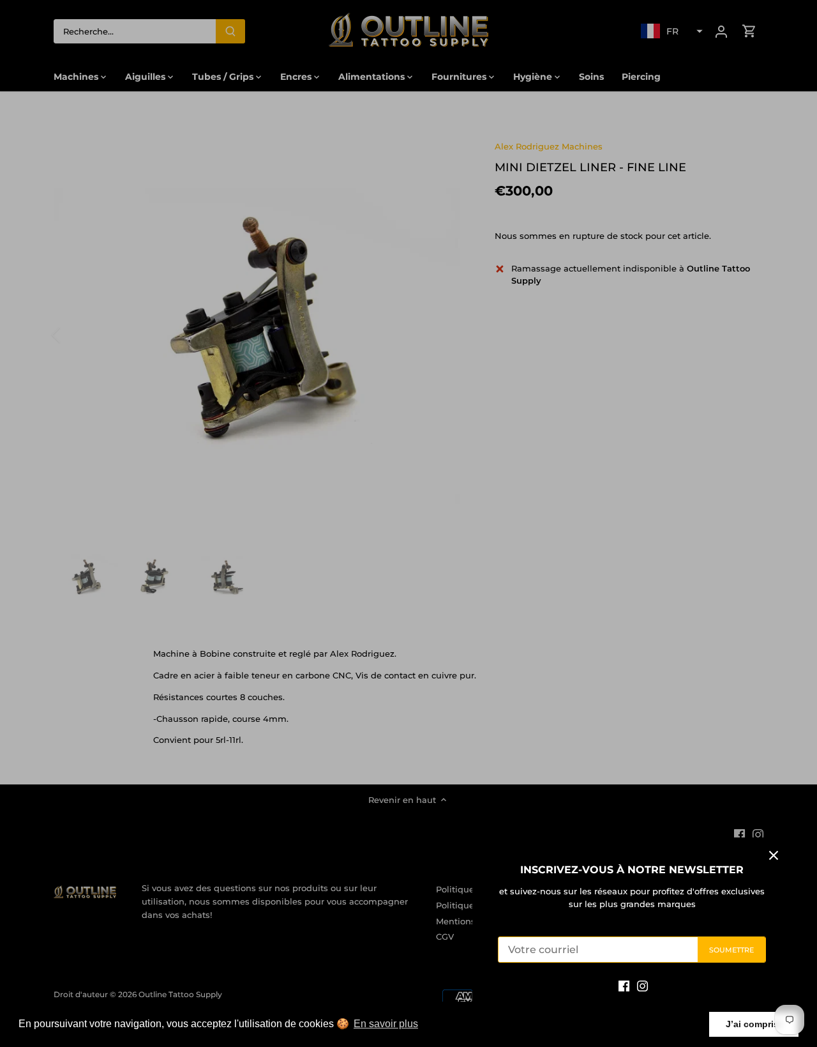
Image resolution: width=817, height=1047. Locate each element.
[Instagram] (642, 985)
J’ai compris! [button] (754, 1024)
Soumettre (731, 949)
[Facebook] (623, 985)
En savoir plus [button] (386, 1023)
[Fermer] (774, 855)
